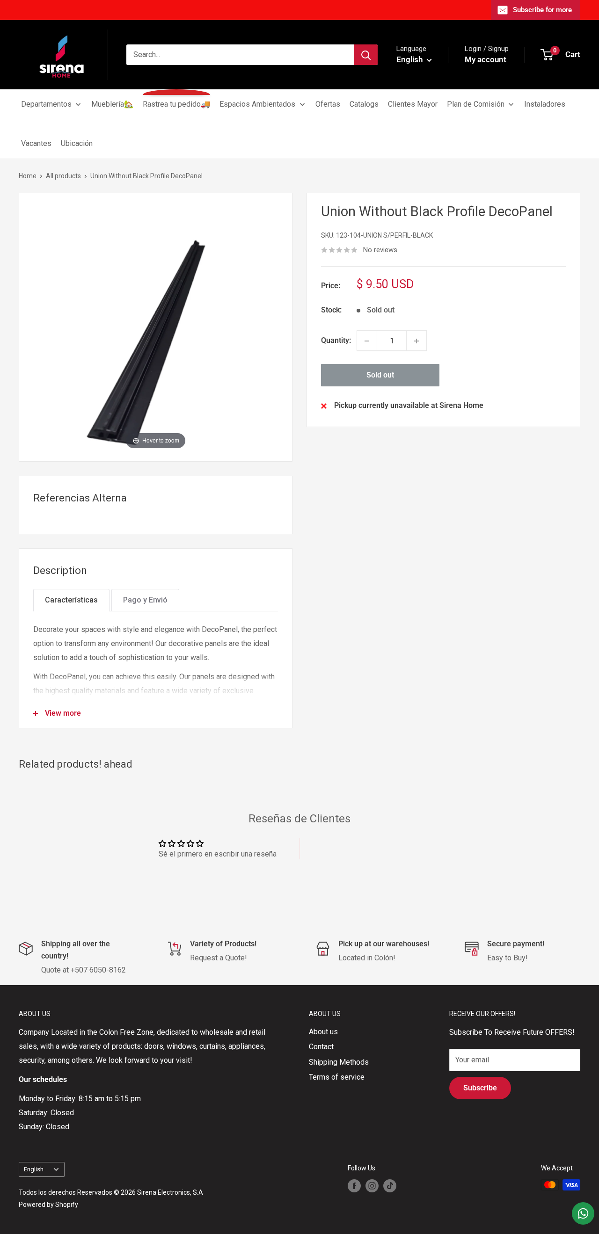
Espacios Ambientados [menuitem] (257, 104)
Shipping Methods (339, 1062)
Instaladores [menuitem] (544, 104)
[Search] (366, 54)
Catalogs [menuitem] (364, 104)
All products (63, 176)
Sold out (380, 375)
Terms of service (337, 1077)
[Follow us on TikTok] (389, 1185)
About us (323, 1031)
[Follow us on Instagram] (372, 1185)
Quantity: (336, 340)
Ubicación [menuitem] (77, 143)
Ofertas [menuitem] (327, 104)
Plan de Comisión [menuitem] (475, 104)
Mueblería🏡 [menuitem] (112, 104)
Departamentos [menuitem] (46, 104)
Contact (321, 1046)
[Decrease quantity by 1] (367, 341)
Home (28, 176)
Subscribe (480, 1087)
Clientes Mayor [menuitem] (413, 104)
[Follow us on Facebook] (354, 1185)
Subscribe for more (542, 10)
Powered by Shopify (48, 1204)
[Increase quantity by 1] (416, 341)
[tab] (71, 600)
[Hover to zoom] (155, 326)
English (34, 1169)
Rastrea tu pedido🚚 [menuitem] (176, 104)
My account (485, 59)
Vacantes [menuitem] (36, 143)
